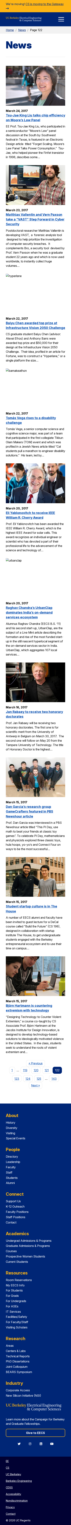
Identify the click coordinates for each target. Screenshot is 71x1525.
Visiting (10, 1133)
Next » (36, 1085)
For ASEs (12, 1306)
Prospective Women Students (25, 1256)
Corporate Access (18, 1390)
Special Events (15, 1138)
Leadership (13, 1162)
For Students (14, 1290)
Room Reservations (19, 1280)
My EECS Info (15, 1285)
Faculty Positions (17, 1212)
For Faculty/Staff (17, 1322)
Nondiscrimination (17, 1500)
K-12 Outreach (15, 1206)
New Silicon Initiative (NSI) (23, 1395)
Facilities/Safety (16, 1317)
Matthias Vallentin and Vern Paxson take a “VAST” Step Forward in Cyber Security (35, 219)
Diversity (11, 1128)
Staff (9, 1172)
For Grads (12, 1296)
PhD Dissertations (17, 1361)
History (10, 1122)
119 (25, 1070)
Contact (11, 1222)
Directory (12, 1156)
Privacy (10, 1507)
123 (16, 1078)
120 (36, 1070)
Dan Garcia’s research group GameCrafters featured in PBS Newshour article (29, 811)
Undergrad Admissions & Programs (29, 1240)
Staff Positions (15, 1217)
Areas (10, 1345)
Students (12, 1178)
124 (27, 1078)
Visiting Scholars (16, 1327)
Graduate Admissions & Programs (28, 1246)
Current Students (17, 1262)
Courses (11, 1251)
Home (10, 30)
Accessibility (13, 1494)
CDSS (9, 1487)
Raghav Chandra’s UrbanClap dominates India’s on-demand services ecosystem (29, 612)
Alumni (10, 1183)
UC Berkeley (13, 1474)
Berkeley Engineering (19, 1480)
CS (7, 1467)
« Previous (37, 1063)
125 (39, 1078)
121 (47, 1070)
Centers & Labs (16, 1351)
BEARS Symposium (19, 1372)
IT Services (13, 1311)
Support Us (13, 1201)
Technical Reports (18, 1356)
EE (7, 1461)
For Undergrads (16, 1301)
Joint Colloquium (16, 1366)
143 (54, 1078)
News (22, 30)
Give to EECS (35, 1433)
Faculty (11, 1167)
